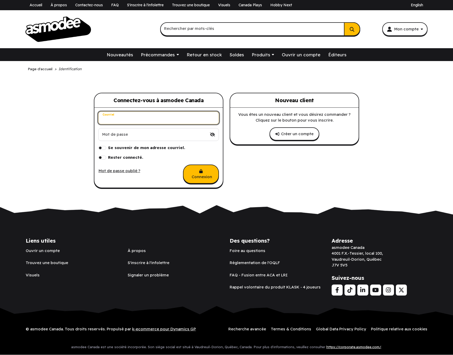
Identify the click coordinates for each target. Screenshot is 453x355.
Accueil (36, 5)
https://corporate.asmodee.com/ (353, 347)
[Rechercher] (352, 29)
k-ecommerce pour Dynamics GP (164, 328)
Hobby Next (281, 5)
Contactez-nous (89, 5)
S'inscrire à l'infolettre (145, 5)
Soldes (237, 54)
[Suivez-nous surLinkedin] (362, 290)
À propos (59, 5)
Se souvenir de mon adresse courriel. (146, 147)
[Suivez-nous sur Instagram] (388, 290)
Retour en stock (204, 54)
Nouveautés (120, 54)
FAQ (115, 5)
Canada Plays (250, 5)
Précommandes (158, 54)
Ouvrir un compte (301, 54)
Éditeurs (337, 54)
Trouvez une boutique (191, 5)
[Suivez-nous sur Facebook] (337, 290)
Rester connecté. (125, 157)
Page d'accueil (40, 69)
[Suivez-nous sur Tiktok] (349, 290)
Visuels (224, 5)
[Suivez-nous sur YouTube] (375, 290)
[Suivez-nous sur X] (401, 290)
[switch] (212, 134)
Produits (261, 54)
